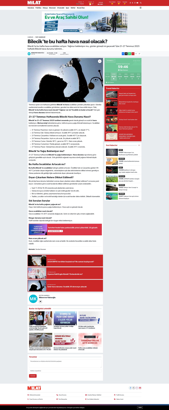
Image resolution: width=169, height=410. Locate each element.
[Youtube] (140, 387)
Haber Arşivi (119, 399)
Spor (67, 8)
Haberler (30, 37)
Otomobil (60, 8)
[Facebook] (130, 387)
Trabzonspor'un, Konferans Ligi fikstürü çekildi (128, 154)
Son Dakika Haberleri (93, 399)
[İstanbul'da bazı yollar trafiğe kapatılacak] (65, 318)
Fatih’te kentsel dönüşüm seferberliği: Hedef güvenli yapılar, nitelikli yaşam (38, 328)
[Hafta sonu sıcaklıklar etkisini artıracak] (89, 340)
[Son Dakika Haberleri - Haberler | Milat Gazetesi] (34, 3)
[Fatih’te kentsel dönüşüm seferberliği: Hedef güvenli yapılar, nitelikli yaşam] (40, 318)
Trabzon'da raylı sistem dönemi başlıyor (129, 197)
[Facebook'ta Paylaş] (123, 53)
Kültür (73, 8)
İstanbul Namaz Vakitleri (94, 395)
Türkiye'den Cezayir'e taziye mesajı (128, 189)
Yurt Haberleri (40, 37)
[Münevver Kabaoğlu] (33, 299)
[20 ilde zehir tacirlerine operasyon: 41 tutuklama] (89, 318)
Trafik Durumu (120, 395)
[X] (133, 387)
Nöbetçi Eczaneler (35, 395)
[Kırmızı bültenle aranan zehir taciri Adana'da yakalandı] (65, 340)
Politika (38, 8)
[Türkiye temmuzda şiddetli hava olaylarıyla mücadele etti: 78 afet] (40, 340)
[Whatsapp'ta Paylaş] (129, 53)
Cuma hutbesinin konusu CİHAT (129, 162)
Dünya (45, 8)
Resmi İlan (81, 8)
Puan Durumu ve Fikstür (36, 399)
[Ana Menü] (140, 8)
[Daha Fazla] (133, 53)
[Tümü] (139, 145)
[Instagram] (136, 387)
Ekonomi (52, 8)
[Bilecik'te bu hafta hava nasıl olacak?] (65, 80)
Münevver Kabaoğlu (47, 297)
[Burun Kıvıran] (84, 22)
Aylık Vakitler (110, 82)
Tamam (140, 407)
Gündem (31, 8)
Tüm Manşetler (62, 399)
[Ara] (140, 3)
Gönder (32, 376)
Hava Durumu (62, 395)
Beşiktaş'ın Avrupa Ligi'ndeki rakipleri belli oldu (128, 171)
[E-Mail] (40, 301)
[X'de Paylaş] (126, 53)
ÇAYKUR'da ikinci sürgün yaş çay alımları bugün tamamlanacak (129, 180)
